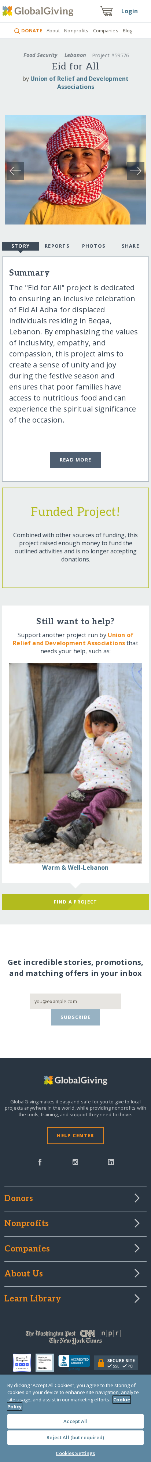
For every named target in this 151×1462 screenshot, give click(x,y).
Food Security (40, 54)
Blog (128, 30)
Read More (76, 459)
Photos (94, 246)
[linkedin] (111, 1161)
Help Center (75, 1135)
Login (129, 11)
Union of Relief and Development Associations (79, 83)
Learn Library (32, 1299)
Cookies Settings (75, 1453)
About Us (23, 1274)
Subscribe (75, 1017)
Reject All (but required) (75, 1437)
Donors (18, 1199)
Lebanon (75, 54)
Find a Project (75, 901)
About (53, 30)
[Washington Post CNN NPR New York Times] (75, 1339)
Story (20, 246)
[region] (75, 1418)
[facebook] (39, 1161)
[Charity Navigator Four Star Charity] (24, 1363)
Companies (105, 30)
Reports (57, 246)
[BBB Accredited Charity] (76, 1363)
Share (130, 246)
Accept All (75, 1421)
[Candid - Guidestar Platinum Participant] (47, 1363)
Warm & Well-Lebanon (75, 867)
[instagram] (75, 1161)
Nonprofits (76, 30)
